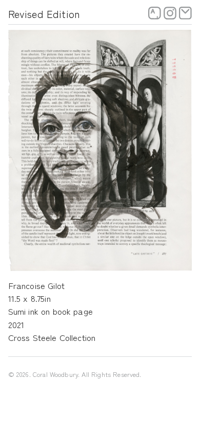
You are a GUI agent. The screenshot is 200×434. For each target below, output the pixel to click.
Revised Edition (44, 13)
